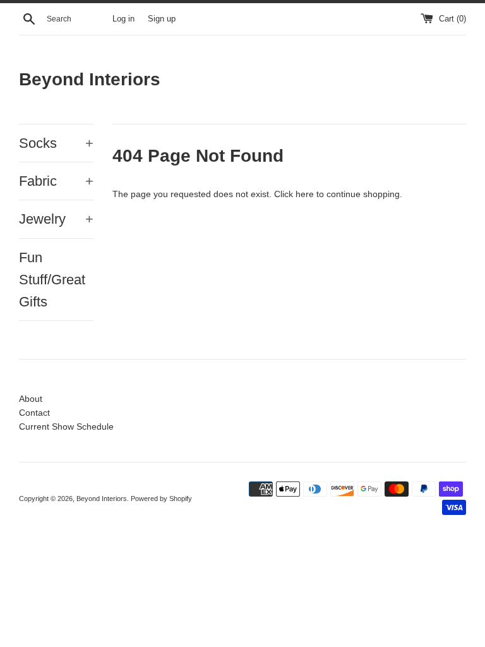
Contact (34, 413)
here (305, 194)
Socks (56, 143)
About (30, 399)
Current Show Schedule (66, 426)
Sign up (162, 19)
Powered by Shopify (161, 498)
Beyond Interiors (89, 79)
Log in (123, 19)
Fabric (56, 181)
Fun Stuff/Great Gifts (52, 280)
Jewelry (56, 219)
